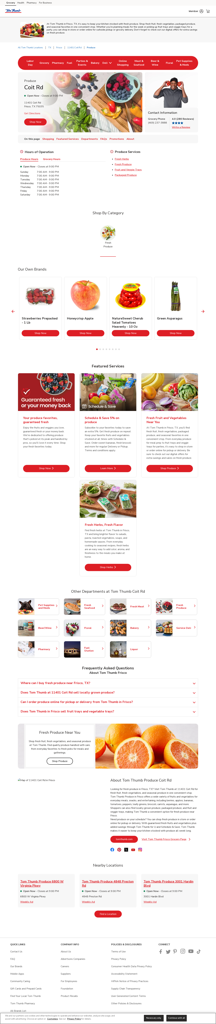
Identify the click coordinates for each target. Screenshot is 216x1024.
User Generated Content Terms (128, 996)
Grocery (10, 2)
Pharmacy (32, 2)
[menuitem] (30, 63)
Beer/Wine (47, 628)
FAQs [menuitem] (103, 139)
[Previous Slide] (13, 311)
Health (20, 2)
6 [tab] (113, 349)
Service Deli (185, 628)
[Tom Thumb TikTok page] (199, 953)
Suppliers (66, 973)
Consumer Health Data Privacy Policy (131, 966)
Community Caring (20, 981)
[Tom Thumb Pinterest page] (175, 953)
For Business (45, 2)
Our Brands (16, 966)
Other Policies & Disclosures (126, 1003)
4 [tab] (106, 349)
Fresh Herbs (122, 159)
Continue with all (176, 1018)
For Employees (69, 981)
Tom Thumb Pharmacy (22, 1003)
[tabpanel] (40, 308)
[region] (108, 1018)
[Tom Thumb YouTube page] (191, 953)
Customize (52, 1019)
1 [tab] (97, 349)
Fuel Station (93, 649)
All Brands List (18, 1010)
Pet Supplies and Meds (47, 606)
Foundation (67, 988)
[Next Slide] (203, 311)
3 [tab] (103, 349)
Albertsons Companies (73, 959)
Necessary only (153, 1018)
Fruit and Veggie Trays (128, 169)
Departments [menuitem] (89, 139)
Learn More (115, 468)
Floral (93, 628)
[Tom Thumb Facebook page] (161, 953)
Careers (65, 966)
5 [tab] (109, 349)
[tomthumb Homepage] (13, 11)
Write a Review (181, 127)
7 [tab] (116, 349)
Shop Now (35, 122)
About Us (66, 951)
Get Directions (32, 113)
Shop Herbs (115, 567)
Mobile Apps (17, 973)
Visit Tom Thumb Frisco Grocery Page (166, 840)
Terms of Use (118, 951)
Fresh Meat (139, 606)
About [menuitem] (130, 139)
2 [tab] (100, 349)
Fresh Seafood (93, 606)
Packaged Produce (126, 175)
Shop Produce (176, 468)
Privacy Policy (118, 959)
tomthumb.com (127, 839)
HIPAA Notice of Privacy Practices (129, 981)
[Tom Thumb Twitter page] (168, 953)
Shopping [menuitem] (48, 139)
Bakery (139, 628)
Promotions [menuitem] (117, 139)
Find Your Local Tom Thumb (25, 996)
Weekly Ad (26, 902)
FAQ (12, 959)
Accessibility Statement (124, 973)
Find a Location (111, 914)
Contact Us (16, 951)
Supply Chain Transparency (125, 988)
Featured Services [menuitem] (67, 139)
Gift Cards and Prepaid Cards (26, 988)
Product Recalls (69, 996)
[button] (196, 11)
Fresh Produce (123, 164)
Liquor (139, 649)
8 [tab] (119, 349)
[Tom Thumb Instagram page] (183, 953)
